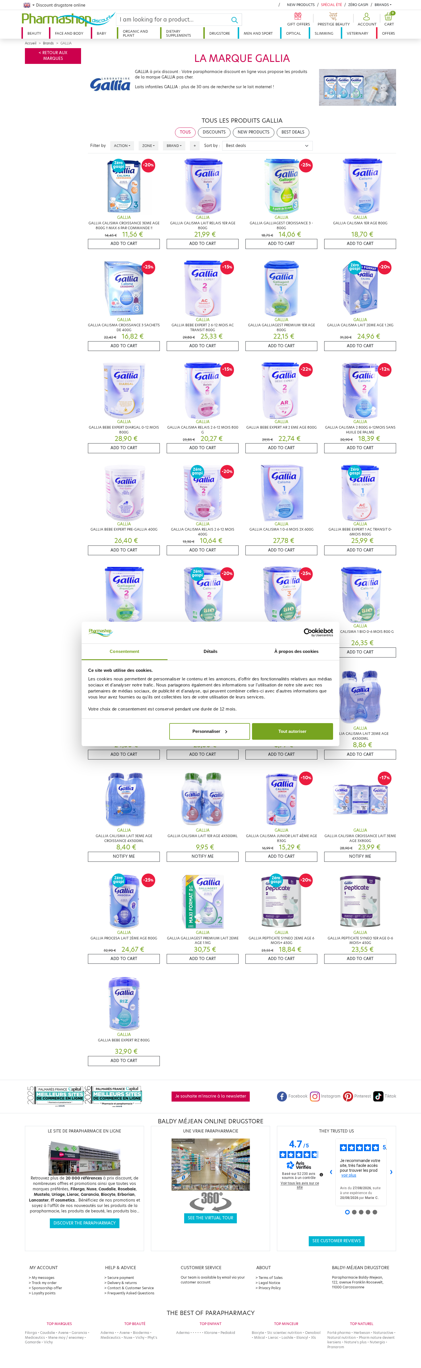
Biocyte (258, 1332)
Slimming (324, 33)
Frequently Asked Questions (130, 1293)
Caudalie (47, 1332)
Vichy (48, 1342)
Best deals (293, 132)
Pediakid (228, 1332)
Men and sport (258, 33)
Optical (293, 33)
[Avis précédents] (331, 1172)
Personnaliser (206, 731)
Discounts (214, 132)
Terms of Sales (271, 1277)
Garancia (79, 1332)
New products (301, 4)
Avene (63, 1332)
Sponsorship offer (47, 1287)
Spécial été (331, 4)
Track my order (44, 1282)
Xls (313, 1337)
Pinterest (362, 1096)
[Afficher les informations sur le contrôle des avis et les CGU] (321, 1174)
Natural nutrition (341, 1337)
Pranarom (335, 1347)
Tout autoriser (292, 731)
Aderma (107, 1332)
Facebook (297, 1096)
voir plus (348, 1175)
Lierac (273, 1337)
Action (121, 145)
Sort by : (212, 145)
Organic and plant (135, 33)
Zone (147, 145)
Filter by (98, 145)
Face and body (69, 33)
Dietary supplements (178, 33)
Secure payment (120, 1277)
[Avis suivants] (391, 1172)
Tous (185, 132)
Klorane (210, 1332)
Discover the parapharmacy (85, 1223)
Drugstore (219, 33)
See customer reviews (336, 1241)
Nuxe (128, 1337)
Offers (388, 33)
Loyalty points (44, 1293)
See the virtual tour (210, 1218)
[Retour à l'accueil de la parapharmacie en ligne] (68, 19)
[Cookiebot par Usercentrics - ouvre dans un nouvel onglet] (308, 632)
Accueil (30, 43)
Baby (101, 33)
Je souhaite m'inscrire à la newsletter (210, 1096)
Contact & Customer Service (130, 1287)
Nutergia (377, 1342)
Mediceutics (35, 1337)
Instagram (331, 1096)
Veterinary (357, 33)
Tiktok (390, 1096)
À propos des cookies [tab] (296, 651)
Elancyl (302, 1337)
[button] (366, 19)
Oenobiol (312, 1332)
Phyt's (152, 1337)
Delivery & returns (122, 1282)
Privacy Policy (270, 1287)
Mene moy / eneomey (66, 1337)
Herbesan (362, 1332)
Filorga (31, 1332)
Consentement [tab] (124, 651)
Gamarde (33, 1342)
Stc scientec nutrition (284, 1332)
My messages (43, 1277)
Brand (173, 145)
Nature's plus (355, 1342)
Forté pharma (339, 1332)
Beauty (34, 33)
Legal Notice (269, 1282)
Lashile (287, 1337)
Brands (382, 4)
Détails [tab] (211, 651)
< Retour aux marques (53, 55)
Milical (259, 1337)
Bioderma (141, 1332)
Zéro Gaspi (358, 4)
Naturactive (383, 1332)
